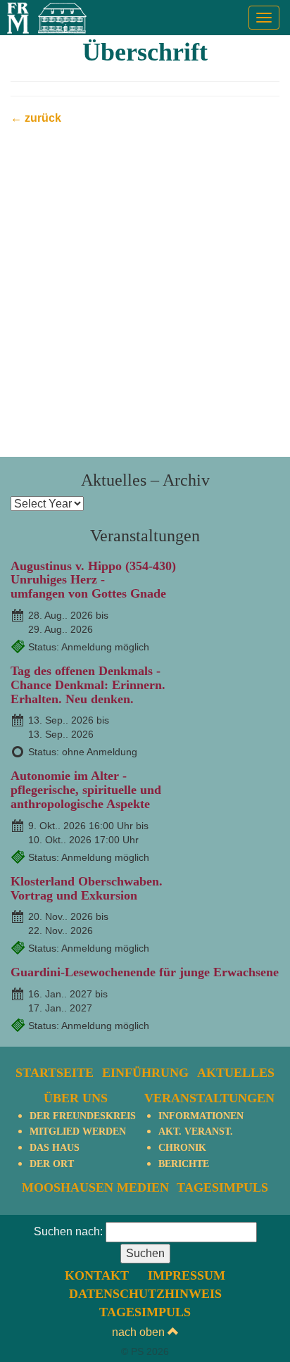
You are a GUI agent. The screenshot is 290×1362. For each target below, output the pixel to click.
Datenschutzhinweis (145, 1294)
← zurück (36, 118)
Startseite (54, 1073)
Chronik (182, 1147)
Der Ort (52, 1164)
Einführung (145, 1073)
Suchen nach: (68, 1231)
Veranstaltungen (209, 1098)
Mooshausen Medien (95, 1187)
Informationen (201, 1116)
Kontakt (97, 1275)
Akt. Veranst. (195, 1131)
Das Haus (55, 1147)
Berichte (183, 1164)
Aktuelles (236, 1073)
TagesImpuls (222, 1187)
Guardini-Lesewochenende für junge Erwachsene (145, 972)
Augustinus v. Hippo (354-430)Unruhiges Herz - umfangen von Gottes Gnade (93, 580)
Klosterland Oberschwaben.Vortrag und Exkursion (87, 888)
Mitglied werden (78, 1131)
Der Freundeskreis (83, 1116)
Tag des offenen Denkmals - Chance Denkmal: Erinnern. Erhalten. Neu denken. (88, 685)
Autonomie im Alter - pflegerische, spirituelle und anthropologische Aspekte (86, 790)
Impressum (186, 1275)
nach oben (140, 1332)
